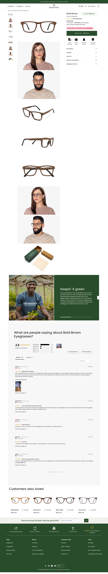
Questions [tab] (28, 357)
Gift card (9, 554)
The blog (90, 543)
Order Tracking (65, 546)
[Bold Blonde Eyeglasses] (20, 500)
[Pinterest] (55, 566)
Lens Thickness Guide (94, 550)
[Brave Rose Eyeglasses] (43, 500)
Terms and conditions (56, 569)
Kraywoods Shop (46, 569)
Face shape (91, 546)
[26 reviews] (74, 19)
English (59, 565)
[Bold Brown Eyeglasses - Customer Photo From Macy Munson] (59, 346)
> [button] (62, 472)
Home (9, 10)
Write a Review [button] (87, 351)
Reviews (34, 546)
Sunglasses (9, 546)
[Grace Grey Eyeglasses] (88, 500)
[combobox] (60, 565)
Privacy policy (66, 569)
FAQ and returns (65, 550)
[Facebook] (45, 566)
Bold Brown (26, 10)
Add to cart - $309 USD (82, 33)
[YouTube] (51, 566)
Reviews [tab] (18, 357)
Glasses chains (10, 550)
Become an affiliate (38, 554)
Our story (35, 543)
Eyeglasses (9, 543)
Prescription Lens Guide (95, 554)
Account (92, 6)
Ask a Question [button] (73, 351)
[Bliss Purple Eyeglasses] (65, 500)
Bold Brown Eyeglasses (20, 393)
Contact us (64, 554)
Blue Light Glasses (17, 10)
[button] (82, 22)
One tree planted (37, 550)
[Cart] (98, 6)
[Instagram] (48, 566)
